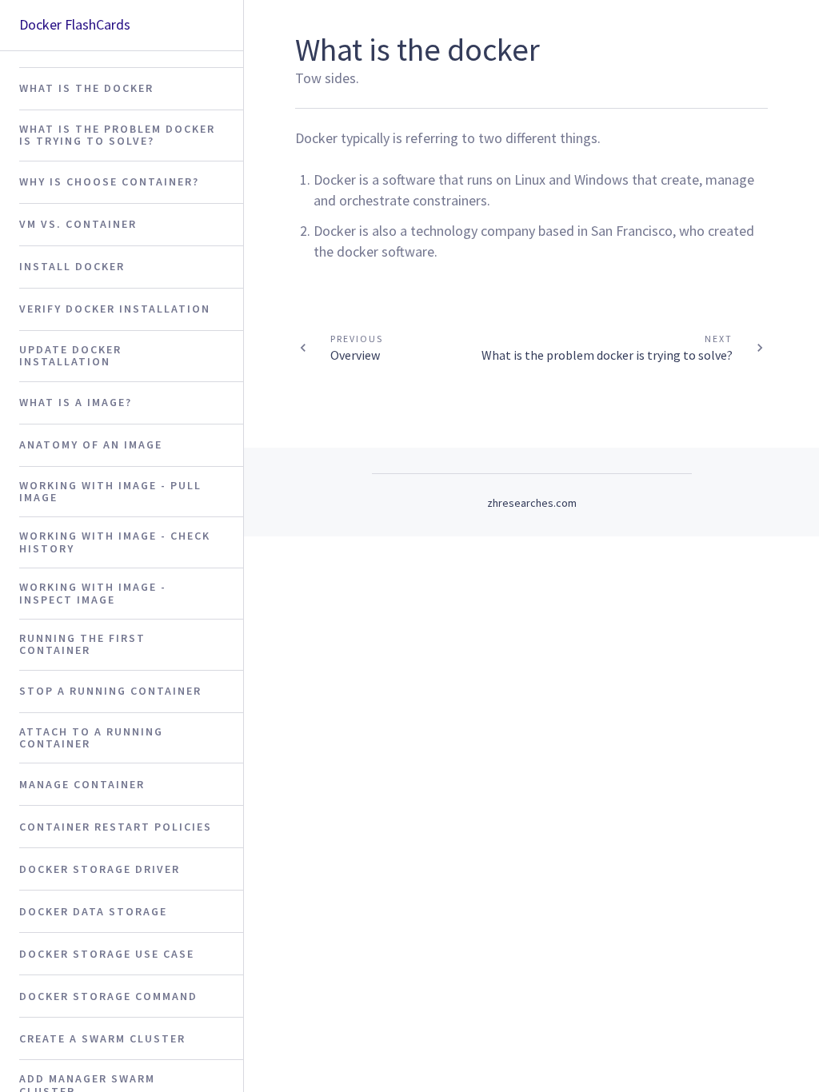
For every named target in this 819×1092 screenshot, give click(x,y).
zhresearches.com (532, 503)
